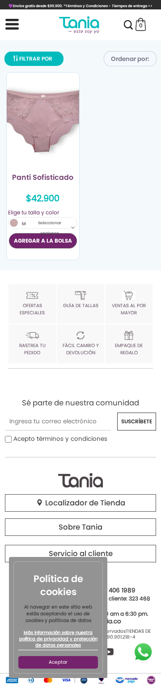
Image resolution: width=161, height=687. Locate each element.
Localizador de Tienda (84, 503)
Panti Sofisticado (42, 178)
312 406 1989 (117, 590)
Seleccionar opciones (49, 228)
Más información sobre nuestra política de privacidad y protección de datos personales (58, 639)
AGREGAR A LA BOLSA (43, 240)
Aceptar (58, 662)
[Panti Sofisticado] (43, 121)
